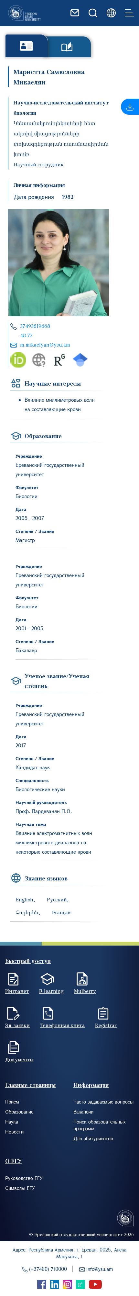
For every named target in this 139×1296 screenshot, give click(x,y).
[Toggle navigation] (129, 12)
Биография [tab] (26, 45)
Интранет (17, 991)
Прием (12, 1101)
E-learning (51, 991)
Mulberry (85, 991)
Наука (11, 1121)
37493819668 (35, 325)
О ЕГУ (13, 1161)
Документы (19, 1059)
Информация (91, 1085)
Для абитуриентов (93, 1138)
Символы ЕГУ (20, 1188)
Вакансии (83, 1111)
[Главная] (24, 13)
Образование (19, 1111)
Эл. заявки (17, 1025)
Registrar (106, 1025)
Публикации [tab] (67, 46)
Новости (14, 1131)
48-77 (26, 335)
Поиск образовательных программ (99, 1125)
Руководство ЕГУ (24, 1178)
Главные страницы (30, 1085)
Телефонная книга (62, 1025)
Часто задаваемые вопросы (103, 1101)
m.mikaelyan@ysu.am (45, 344)
